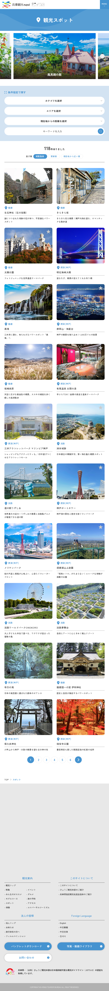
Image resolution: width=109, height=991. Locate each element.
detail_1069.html (28, 610)
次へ (78, 759)
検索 (100, 131)
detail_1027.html (81, 254)
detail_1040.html (28, 312)
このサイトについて (69, 885)
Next (102, 56)
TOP (6, 779)
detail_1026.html (81, 312)
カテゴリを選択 (53, 100)
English (63, 923)
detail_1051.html (28, 254)
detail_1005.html (28, 431)
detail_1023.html (28, 669)
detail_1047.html (28, 195)
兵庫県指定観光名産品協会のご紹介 (76, 894)
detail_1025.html (28, 725)
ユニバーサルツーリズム (39, 907)
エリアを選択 (54, 111)
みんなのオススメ (14, 894)
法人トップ (11, 923)
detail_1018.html (81, 725)
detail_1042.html (81, 669)
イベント (32, 889)
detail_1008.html (81, 491)
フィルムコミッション (16, 936)
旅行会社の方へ (13, 931)
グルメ (31, 894)
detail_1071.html (81, 610)
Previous (6, 56)
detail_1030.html (81, 371)
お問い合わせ (26, 957)
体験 (8, 907)
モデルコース (12, 898)
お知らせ (10, 927)
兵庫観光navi (16, 4)
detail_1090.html (28, 371)
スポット (10, 903)
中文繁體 (64, 927)
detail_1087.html (81, 195)
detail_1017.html (81, 551)
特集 (8, 889)
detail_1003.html (28, 551)
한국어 (63, 936)
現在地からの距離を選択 (54, 121)
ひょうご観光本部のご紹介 (72, 889)
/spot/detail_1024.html (54, 56)
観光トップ (11, 885)
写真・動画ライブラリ (79, 946)
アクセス (32, 903)
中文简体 (64, 931)
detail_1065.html (81, 431)
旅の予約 (32, 898)
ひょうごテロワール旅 (38, 4)
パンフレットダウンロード (26, 946)
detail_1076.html (28, 491)
